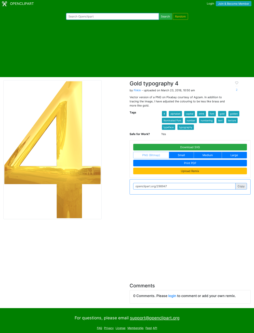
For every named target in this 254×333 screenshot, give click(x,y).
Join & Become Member (233, 3)
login (172, 296)
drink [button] (201, 113)
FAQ (99, 328)
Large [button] (234, 155)
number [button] (191, 120)
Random (180, 16)
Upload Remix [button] (190, 171)
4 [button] (164, 113)
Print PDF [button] (190, 163)
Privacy (109, 328)
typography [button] (185, 127)
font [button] (212, 113)
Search (165, 16)
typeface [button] (168, 127)
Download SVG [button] (190, 147)
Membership (136, 328)
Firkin (137, 90)
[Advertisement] (127, 48)
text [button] (220, 120)
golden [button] (234, 113)
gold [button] (222, 113)
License (120, 328)
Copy (241, 186)
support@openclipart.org (155, 317)
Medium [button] (208, 155)
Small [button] (181, 155)
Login (210, 3)
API (155, 328)
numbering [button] (207, 120)
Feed (148, 328)
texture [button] (232, 120)
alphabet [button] (175, 113)
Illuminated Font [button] (172, 120)
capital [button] (189, 113)
